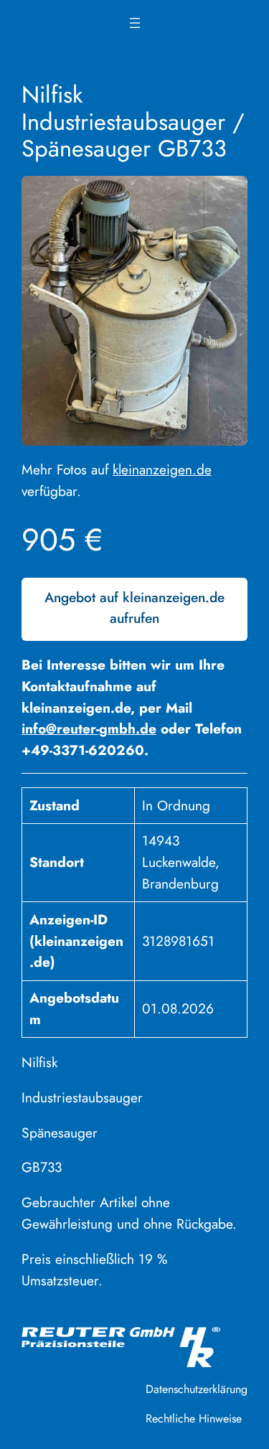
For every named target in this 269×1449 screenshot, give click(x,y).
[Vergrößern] (229, 194)
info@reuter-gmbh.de (89, 728)
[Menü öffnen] (134, 23)
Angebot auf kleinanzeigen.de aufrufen (134, 608)
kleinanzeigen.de (162, 469)
